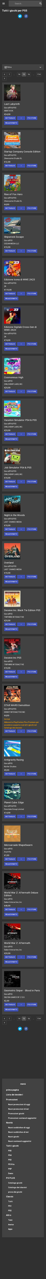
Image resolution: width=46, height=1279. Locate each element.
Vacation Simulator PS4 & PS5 (20, 420)
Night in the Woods (14, 515)
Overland (9, 562)
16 (29, 74)
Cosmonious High (13, 377)
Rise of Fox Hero (13, 194)
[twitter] (20, 16)
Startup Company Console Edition (22, 151)
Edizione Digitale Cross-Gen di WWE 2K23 (20, 328)
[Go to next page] (4, 78)
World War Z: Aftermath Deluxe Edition (21, 894)
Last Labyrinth (12, 104)
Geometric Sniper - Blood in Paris (22, 990)
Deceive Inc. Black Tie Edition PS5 (22, 610)
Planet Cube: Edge (14, 802)
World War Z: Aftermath (17, 943)
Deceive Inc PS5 (12, 657)
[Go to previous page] (4, 74)
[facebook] (26, 16)
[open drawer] (4, 4)
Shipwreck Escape (14, 236)
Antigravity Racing (14, 759)
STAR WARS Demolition (17, 705)
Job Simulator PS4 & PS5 (17, 467)
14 (19, 74)
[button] (23, 67)
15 (24, 74)
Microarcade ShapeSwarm (18, 845)
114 (38, 74)
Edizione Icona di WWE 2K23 (19, 279)
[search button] (41, 4)
